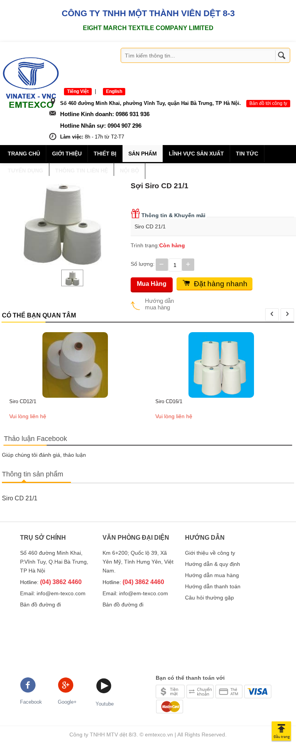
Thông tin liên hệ (81, 170)
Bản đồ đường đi (40, 604)
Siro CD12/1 (22, 401)
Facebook (31, 702)
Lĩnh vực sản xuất (196, 153)
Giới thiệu (67, 153)
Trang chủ (24, 153)
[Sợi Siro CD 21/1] (62, 221)
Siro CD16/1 (168, 401)
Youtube (105, 704)
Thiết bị (105, 153)
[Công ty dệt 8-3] (31, 82)
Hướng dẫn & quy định (212, 564)
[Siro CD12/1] (75, 364)
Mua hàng (151, 283)
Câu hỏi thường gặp (209, 597)
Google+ (67, 702)
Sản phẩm (142, 153)
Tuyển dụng (25, 170)
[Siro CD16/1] (221, 364)
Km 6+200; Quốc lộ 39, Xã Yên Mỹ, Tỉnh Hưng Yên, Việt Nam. (138, 562)
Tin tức (247, 153)
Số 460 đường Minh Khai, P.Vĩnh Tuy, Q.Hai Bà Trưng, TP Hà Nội (54, 562)
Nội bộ (129, 170)
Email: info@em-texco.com (53, 593)
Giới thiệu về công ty (210, 553)
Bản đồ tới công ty (268, 103)
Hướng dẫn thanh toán (212, 586)
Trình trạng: (145, 245)
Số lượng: (143, 264)
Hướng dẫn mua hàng (159, 304)
